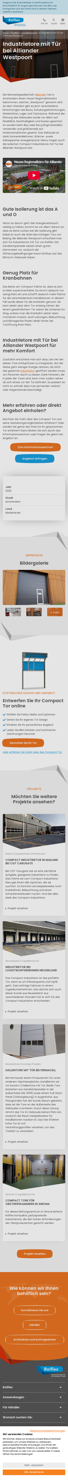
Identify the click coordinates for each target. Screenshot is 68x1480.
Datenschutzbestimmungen (47, 1431)
